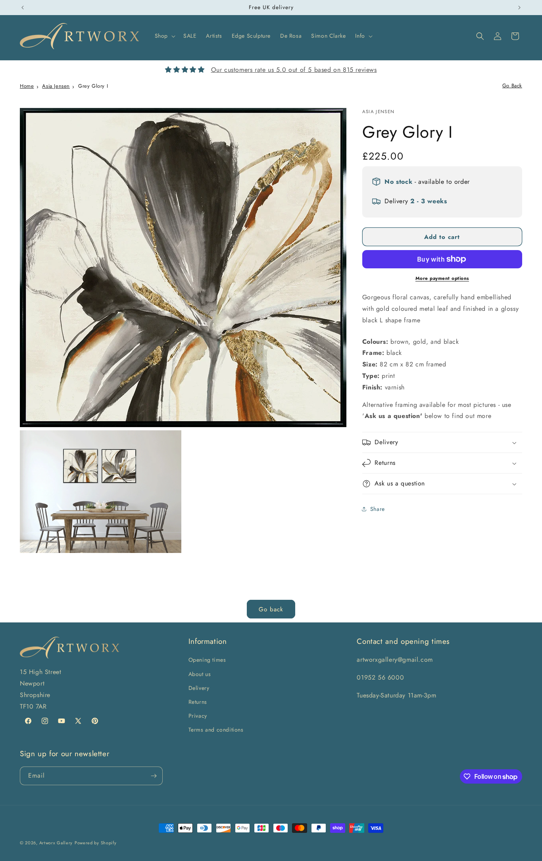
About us (199, 674)
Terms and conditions (216, 730)
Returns (197, 702)
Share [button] (377, 509)
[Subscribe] (153, 776)
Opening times (207, 660)
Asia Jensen (56, 86)
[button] (164, 35)
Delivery (198, 688)
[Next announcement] (519, 7)
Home (27, 86)
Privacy (197, 716)
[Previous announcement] (22, 7)
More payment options (442, 278)
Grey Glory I (93, 86)
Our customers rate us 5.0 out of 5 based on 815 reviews (294, 69)
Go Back (512, 85)
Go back (271, 609)
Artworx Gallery (56, 843)
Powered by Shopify (96, 843)
